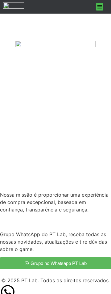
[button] (99, 7)
